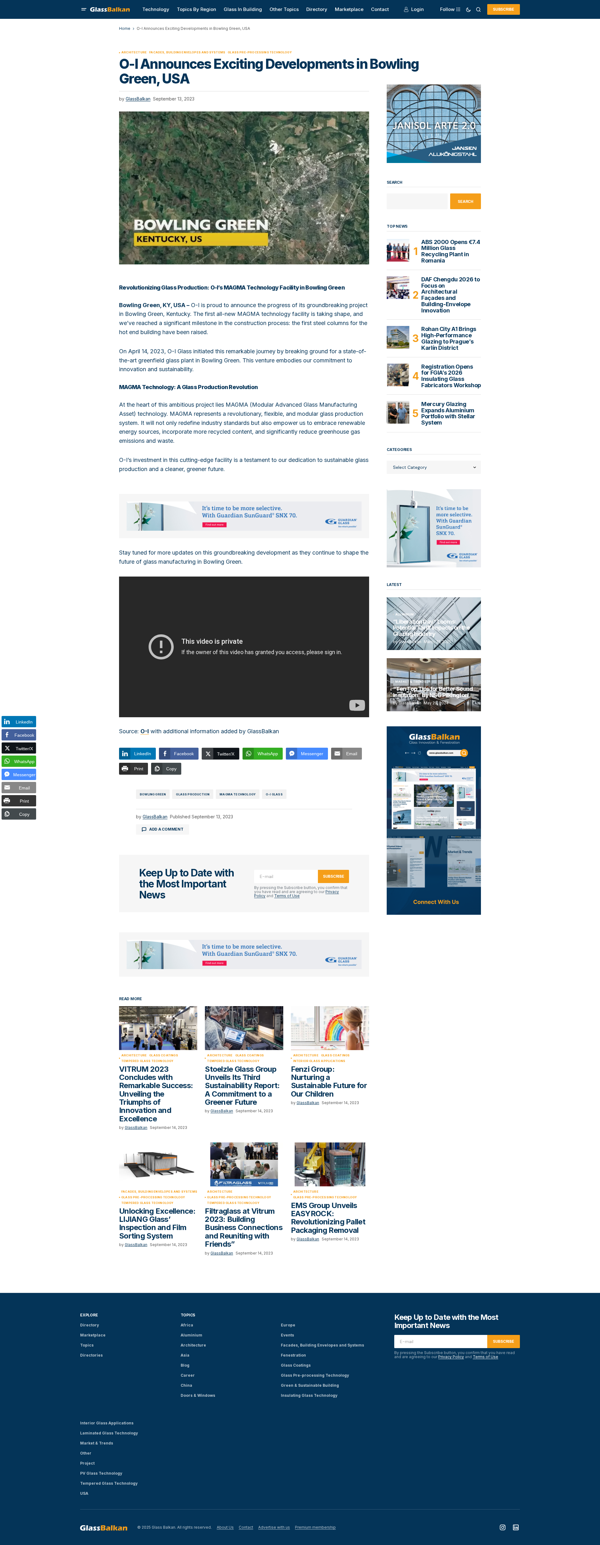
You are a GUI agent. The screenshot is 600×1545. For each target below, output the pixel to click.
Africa (187, 1325)
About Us (225, 1527)
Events (287, 1335)
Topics (87, 1345)
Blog (185, 1365)
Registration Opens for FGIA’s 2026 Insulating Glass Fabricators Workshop (451, 376)
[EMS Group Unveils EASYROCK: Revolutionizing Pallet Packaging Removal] (330, 1164)
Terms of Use (287, 895)
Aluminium (404, 614)
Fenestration (293, 1355)
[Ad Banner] (244, 516)
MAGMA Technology (238, 794)
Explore (89, 1315)
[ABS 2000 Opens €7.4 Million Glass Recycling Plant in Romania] (398, 250)
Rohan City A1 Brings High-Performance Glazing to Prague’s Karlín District (448, 338)
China (186, 1385)
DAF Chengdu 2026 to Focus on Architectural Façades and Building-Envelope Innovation (450, 295)
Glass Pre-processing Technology (260, 52)
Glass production (193, 794)
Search (394, 182)
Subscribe (503, 9)
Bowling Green (153, 794)
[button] (84, 9)
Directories (91, 1355)
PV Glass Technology (101, 1473)
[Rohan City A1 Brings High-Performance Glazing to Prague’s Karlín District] (398, 337)
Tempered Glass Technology (147, 1061)
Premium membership (315, 1527)
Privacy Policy (451, 1356)
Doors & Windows (198, 1395)
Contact (246, 1527)
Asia (185, 1355)
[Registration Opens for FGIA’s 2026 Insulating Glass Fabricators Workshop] (398, 375)
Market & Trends (410, 681)
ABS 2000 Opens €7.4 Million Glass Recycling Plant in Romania (450, 251)
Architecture (134, 52)
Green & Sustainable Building (310, 1385)
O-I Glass (274, 794)
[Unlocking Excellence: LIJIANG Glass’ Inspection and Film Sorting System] (158, 1164)
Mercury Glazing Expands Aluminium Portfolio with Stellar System (448, 413)
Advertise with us (274, 1527)
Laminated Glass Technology (109, 1433)
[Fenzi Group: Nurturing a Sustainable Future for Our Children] (330, 1028)
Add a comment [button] (166, 829)
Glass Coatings (163, 1055)
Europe (288, 1325)
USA (84, 1493)
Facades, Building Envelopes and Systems (187, 52)
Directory (89, 1325)
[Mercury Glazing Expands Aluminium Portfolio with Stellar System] (398, 412)
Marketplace (93, 1335)
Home (124, 28)
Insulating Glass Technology (309, 1395)
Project (87, 1463)
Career (188, 1375)
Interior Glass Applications (319, 1061)
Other (85, 1453)
